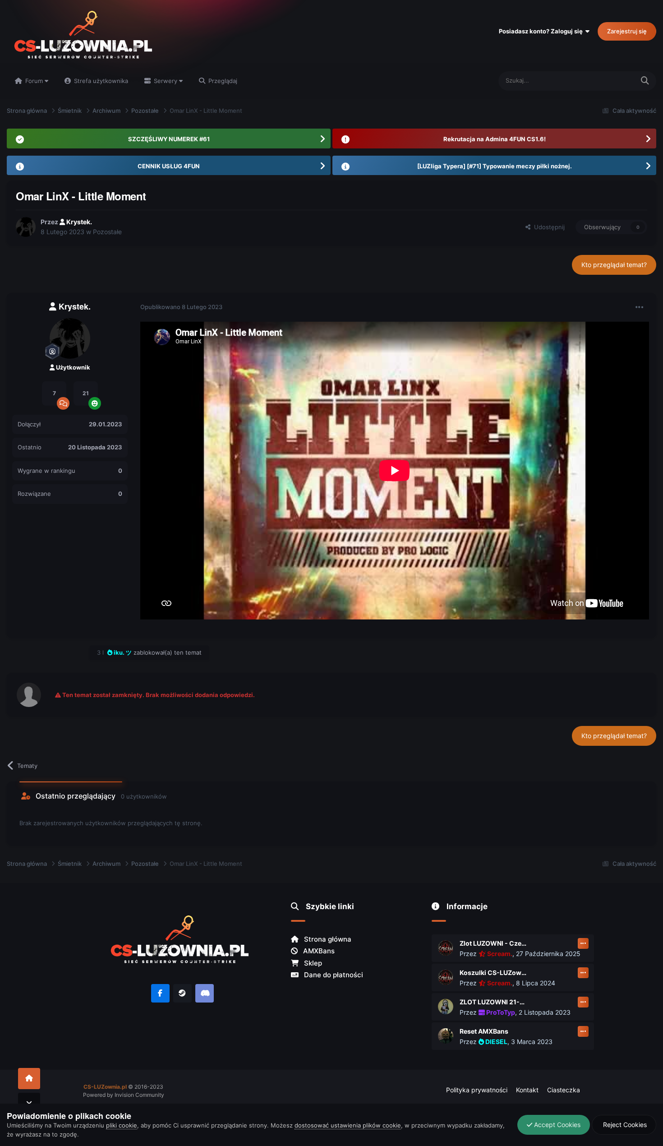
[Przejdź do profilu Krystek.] (26, 227)
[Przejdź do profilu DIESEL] (445, 1036)
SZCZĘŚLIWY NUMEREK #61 (169, 139)
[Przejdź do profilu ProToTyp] (445, 1006)
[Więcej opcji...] (639, 307)
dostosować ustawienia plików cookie (348, 1125)
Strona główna (326, 939)
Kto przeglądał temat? (614, 264)
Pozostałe (107, 232)
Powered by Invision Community (123, 1094)
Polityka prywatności (476, 1090)
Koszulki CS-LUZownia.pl (493, 972)
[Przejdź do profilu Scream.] (445, 948)
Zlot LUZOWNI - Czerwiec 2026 (493, 943)
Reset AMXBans (484, 1031)
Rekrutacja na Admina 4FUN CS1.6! (494, 139)
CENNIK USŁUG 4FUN (169, 166)
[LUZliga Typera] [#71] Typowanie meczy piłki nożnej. (494, 166)
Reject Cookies (624, 1124)
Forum (34, 80)
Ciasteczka (563, 1090)
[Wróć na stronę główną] (29, 1078)
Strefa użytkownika (100, 80)
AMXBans (318, 951)
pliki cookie (121, 1125)
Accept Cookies (556, 1124)
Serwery (165, 80)
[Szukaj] (645, 81)
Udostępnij (547, 227)
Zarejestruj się (627, 31)
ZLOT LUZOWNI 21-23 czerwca (493, 1002)
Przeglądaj (222, 80)
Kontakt (527, 1090)
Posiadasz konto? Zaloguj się (542, 31)
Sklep (312, 963)
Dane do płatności (332, 974)
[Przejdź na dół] (29, 1103)
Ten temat (609, 80)
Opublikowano (181, 306)
